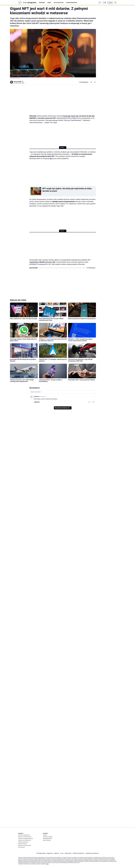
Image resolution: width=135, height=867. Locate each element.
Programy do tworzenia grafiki (24, 845)
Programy (42, 2)
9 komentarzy (84, 82)
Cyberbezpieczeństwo (47, 838)
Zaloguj (110, 2)
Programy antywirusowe (23, 842)
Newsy (49, 2)
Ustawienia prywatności (92, 853)
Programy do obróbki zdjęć (24, 835)
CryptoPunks (33, 262)
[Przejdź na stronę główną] (20, 3)
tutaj (47, 863)
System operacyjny (47, 840)
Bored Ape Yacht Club (70, 116)
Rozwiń (62, 147)
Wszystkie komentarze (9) (62, 408)
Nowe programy (21, 847)
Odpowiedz (37, 402)
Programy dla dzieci (22, 843)
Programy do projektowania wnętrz (25, 838)
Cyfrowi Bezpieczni (71, 2)
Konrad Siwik (17, 81)
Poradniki (45, 835)
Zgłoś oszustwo (58, 2)
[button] (104, 3)
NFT (51, 158)
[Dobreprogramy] (31, 2)
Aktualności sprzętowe (47, 836)
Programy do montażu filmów (24, 840)
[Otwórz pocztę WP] (99, 2)
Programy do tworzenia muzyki (24, 836)
